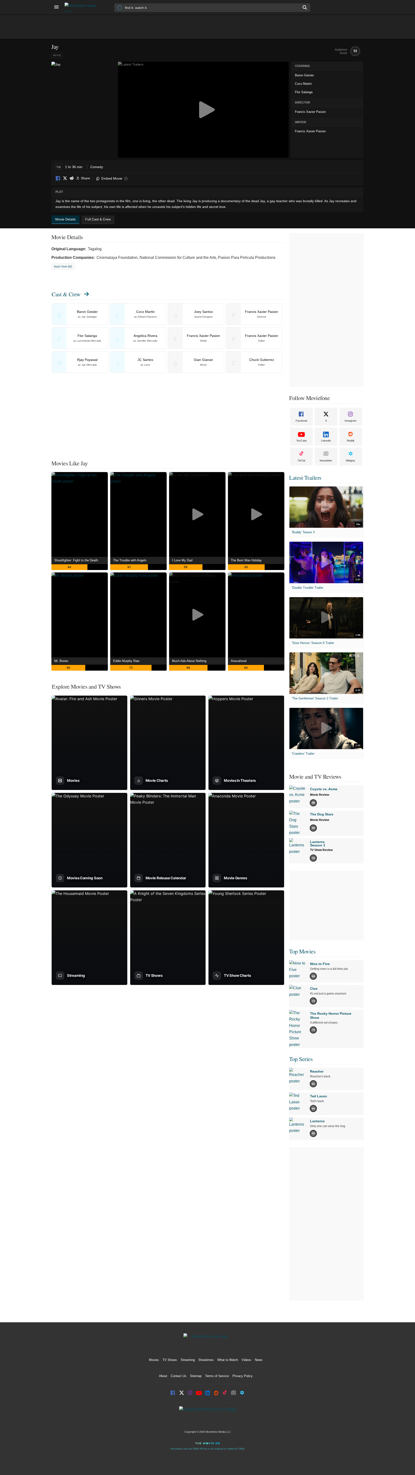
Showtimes (206, 1360)
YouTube (301, 440)
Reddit (71, 178)
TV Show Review (321, 850)
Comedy (96, 167)
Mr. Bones (61, 661)
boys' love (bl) (63, 266)
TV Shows (170, 1360)
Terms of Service (217, 1376)
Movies (154, 1360)
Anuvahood (238, 661)
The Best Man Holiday (246, 560)
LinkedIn (326, 440)
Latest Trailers (305, 477)
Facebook (58, 178)
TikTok (301, 460)
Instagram (350, 420)
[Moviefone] (83, 7)
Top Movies (302, 951)
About (163, 1376)
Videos (246, 1360)
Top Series (300, 1059)
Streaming (188, 1360)
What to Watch (227, 1360)
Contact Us (178, 1376)
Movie (57, 55)
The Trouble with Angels (129, 560)
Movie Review (319, 794)
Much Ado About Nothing (189, 661)
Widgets (350, 460)
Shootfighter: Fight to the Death (76, 560)
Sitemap (195, 1376)
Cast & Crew (66, 294)
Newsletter (326, 460)
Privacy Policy (242, 1376)
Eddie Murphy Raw (126, 661)
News (258, 1360)
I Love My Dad (182, 560)
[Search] (305, 7)
